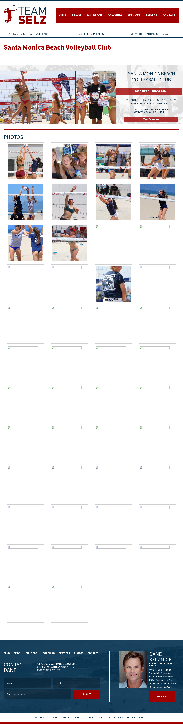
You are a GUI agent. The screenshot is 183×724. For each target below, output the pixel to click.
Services (133, 15)
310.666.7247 (104, 718)
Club (62, 15)
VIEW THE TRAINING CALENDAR (150, 34)
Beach (76, 15)
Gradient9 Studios (136, 718)
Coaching (115, 15)
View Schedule (151, 119)
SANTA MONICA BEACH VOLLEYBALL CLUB (33, 34)
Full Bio (162, 696)
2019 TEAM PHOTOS (91, 34)
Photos (151, 15)
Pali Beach (94, 15)
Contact (169, 15)
